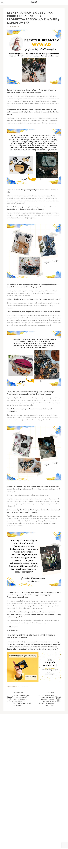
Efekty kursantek (23, 687)
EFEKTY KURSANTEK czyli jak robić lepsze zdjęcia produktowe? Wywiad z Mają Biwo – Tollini (22, 700)
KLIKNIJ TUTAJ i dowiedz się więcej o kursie (41, 649)
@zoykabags (13, 627)
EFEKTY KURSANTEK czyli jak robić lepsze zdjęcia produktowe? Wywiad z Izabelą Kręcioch (46, 700)
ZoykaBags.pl (13, 630)
